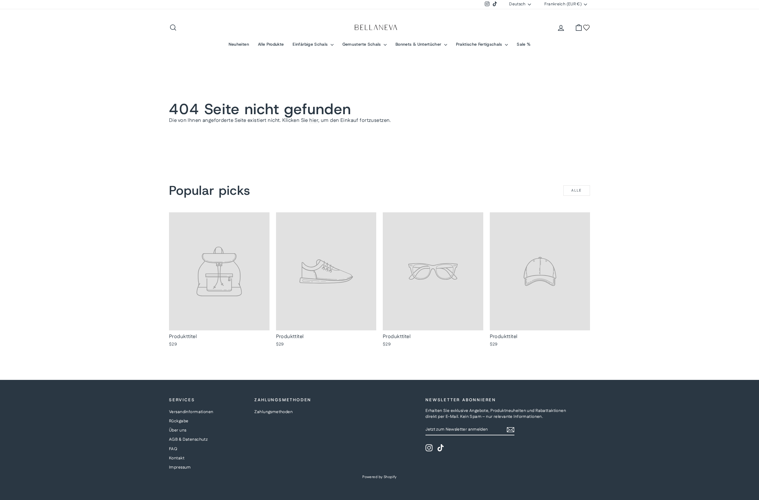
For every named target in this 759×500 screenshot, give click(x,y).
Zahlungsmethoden (273, 412)
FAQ (173, 449)
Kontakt (176, 458)
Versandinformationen (191, 412)
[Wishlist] (586, 27)
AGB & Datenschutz (188, 439)
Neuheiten (239, 44)
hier (313, 120)
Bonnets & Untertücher (419, 44)
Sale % (523, 44)
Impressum (180, 467)
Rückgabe (178, 421)
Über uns (177, 430)
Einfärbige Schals (311, 44)
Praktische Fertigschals (479, 44)
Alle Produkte (271, 44)
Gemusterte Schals (362, 44)
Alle (576, 190)
